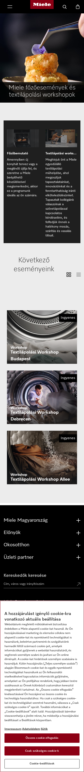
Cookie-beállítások (42, 763)
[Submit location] (78, 584)
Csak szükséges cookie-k (42, 750)
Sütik (44, 729)
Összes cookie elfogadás (42, 738)
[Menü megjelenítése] (10, 7)
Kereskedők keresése (25, 575)
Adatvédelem (31, 729)
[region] (42, 686)
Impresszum (13, 729)
